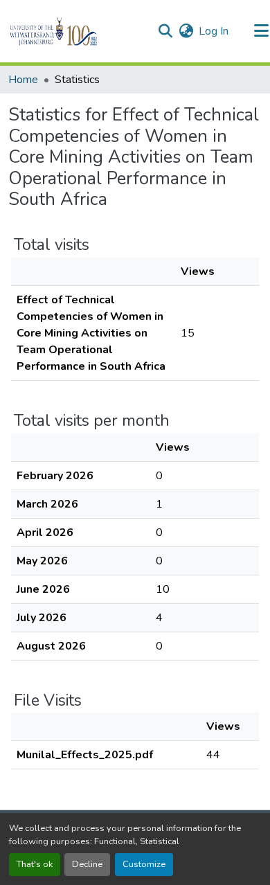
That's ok (35, 864)
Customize (144, 864)
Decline (87, 864)
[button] (77, 31)
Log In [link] (213, 31)
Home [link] (23, 79)
